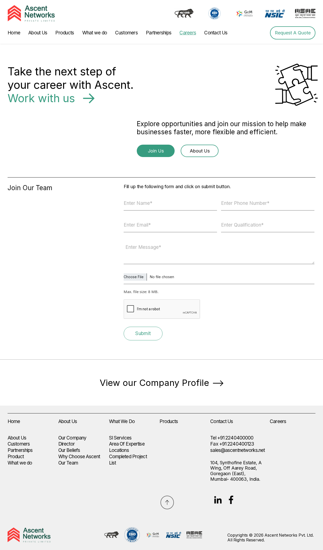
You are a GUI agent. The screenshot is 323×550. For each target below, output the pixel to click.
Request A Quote (293, 32)
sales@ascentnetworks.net (237, 450)
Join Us (156, 150)
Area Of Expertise (127, 444)
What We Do (122, 421)
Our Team (68, 463)
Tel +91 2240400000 (231, 438)
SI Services (120, 438)
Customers (126, 33)
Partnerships (158, 33)
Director (66, 444)
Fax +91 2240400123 (232, 444)
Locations (119, 450)
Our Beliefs (69, 450)
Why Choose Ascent (79, 456)
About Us (37, 33)
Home (14, 33)
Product (16, 456)
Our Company (72, 438)
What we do (94, 33)
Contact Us (215, 33)
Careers (187, 33)
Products (64, 33)
